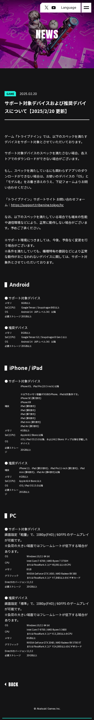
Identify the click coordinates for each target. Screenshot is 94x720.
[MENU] (86, 8)
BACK (13, 684)
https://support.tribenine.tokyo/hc (37, 205)
